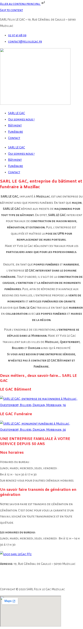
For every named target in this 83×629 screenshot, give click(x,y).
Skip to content (11, 10)
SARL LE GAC (16, 113)
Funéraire (15, 131)
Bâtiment (15, 125)
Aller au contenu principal (20, 3)
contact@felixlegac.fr (27, 579)
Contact (14, 138)
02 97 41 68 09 (27, 573)
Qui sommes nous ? (21, 119)
